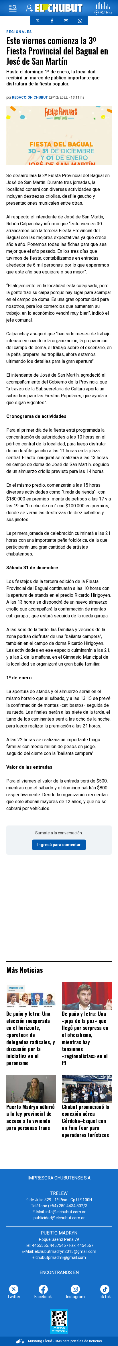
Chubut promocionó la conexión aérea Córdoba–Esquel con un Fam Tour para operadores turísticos (85, 1120)
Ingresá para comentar (59, 844)
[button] (103, 8)
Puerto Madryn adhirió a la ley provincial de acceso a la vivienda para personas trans (30, 1117)
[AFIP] (59, 1321)
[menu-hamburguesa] (12, 8)
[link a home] (59, 8)
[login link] (29, 8)
